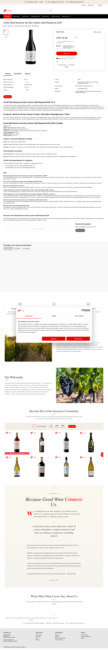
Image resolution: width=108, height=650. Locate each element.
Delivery (57, 636)
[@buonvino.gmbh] (34, 426)
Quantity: (58, 45)
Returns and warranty (60, 638)
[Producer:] (76, 37)
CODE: (58, 32)
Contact (84, 5)
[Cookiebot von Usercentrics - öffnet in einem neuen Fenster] (82, 310)
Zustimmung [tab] (28, 316)
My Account (39, 635)
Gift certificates (59, 639)
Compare (72, 64)
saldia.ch (23, 647)
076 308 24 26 (10, 639)
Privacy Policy (84, 635)
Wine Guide (91, 5)
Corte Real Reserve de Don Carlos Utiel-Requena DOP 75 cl (20, 165)
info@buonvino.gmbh (12, 641)
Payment (57, 635)
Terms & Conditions (86, 636)
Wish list (38, 639)
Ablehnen (54, 338)
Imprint (82, 638)
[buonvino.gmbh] (7, 10)
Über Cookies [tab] (79, 316)
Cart (37, 638)
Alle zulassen (78, 338)
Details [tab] (54, 316)
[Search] (50, 10)
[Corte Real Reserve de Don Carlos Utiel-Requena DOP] (30, 47)
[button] (66, 67)
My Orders (38, 636)
